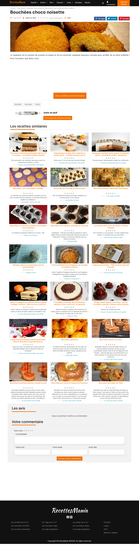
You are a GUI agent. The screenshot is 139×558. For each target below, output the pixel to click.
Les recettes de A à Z (19, 523)
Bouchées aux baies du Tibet (111, 383)
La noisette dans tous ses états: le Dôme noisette (111, 227)
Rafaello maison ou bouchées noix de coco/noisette (28, 266)
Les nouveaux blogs (81, 526)
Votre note (18, 431)
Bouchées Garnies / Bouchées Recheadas (111, 189)
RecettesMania (17, 2)
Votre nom (20, 448)
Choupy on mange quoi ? (72, 279)
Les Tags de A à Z (49, 523)
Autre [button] (69, 2)
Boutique (78, 2)
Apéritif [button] (34, 2)
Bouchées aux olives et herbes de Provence (69, 383)
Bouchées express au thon (111, 340)
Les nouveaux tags (49, 526)
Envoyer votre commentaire (69, 459)
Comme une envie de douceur (113, 273)
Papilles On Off (31, 273)
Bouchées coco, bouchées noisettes (28, 189)
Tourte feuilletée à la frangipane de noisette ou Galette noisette (69, 266)
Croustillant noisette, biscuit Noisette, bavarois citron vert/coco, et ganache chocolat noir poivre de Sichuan (69, 305)
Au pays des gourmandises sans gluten (31, 165)
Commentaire (21, 434)
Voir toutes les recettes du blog (58, 118)
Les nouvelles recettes (20, 526)
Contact (107, 523)
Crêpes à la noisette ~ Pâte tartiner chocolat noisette (111, 266)
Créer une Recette (123, 3)
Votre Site (93, 448)
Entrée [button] (43, 2)
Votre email (57, 448)
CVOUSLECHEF (72, 242)
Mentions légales (110, 533)
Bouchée (28, 105)
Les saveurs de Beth (113, 196)
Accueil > (13, 8)
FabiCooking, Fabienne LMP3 (113, 238)
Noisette (18, 105)
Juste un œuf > (21, 8)
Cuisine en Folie (72, 316)
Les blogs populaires (81, 530)
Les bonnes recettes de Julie (31, 202)
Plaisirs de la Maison (30, 236)
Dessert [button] (60, 2)
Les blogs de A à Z (80, 523)
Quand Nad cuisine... (72, 356)
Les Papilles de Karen (72, 200)
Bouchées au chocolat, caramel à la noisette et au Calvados (28, 227)
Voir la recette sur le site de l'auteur (70, 96)
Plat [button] (51, 2)
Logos (106, 526)
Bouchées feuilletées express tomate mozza (28, 383)
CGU (106, 530)
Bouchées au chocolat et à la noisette (69, 189)
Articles (87, 2)
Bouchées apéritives (69, 340)
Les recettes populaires (20, 530)
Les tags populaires (50, 530)
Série (38, 105)
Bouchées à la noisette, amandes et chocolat (69, 226)
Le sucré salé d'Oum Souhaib (113, 360)
